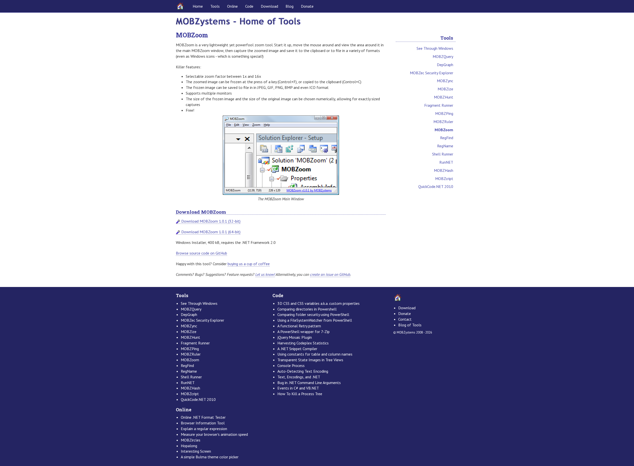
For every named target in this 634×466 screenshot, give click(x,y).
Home (198, 6)
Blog (289, 6)
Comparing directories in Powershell (307, 309)
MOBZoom (444, 129)
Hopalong (189, 445)
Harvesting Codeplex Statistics (303, 342)
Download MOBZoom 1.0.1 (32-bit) (210, 221)
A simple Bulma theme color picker (209, 456)
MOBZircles (190, 440)
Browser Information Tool (203, 422)
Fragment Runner (438, 105)
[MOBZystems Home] (238, 21)
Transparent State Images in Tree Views (310, 359)
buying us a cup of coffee (249, 263)
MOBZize (445, 88)
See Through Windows (435, 48)
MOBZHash (443, 170)
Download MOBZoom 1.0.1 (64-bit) (210, 231)
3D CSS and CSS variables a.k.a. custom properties (318, 303)
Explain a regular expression (204, 428)
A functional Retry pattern (299, 325)
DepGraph (445, 64)
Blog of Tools (410, 324)
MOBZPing (444, 113)
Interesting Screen (196, 451)
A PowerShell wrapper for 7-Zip (303, 331)
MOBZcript (444, 178)
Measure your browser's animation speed (214, 434)
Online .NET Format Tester (203, 417)
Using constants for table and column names (314, 354)
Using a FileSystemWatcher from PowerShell (314, 320)
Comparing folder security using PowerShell (313, 314)
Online (232, 6)
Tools (215, 6)
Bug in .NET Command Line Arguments (309, 382)
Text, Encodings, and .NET (298, 376)
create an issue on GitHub (330, 274)
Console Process (291, 365)
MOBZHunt (443, 97)
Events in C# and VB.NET (298, 388)
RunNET (446, 162)
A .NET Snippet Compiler (297, 348)
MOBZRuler (443, 121)
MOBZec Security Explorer (431, 72)
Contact (405, 319)
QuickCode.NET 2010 (435, 186)
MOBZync (445, 80)
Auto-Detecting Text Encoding (302, 371)
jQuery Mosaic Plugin (294, 337)
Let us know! (265, 274)
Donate (307, 6)
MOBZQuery (443, 56)
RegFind (446, 137)
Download (269, 6)
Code (249, 6)
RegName (445, 145)
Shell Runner (442, 154)
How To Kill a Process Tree (299, 393)
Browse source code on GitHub (201, 253)
